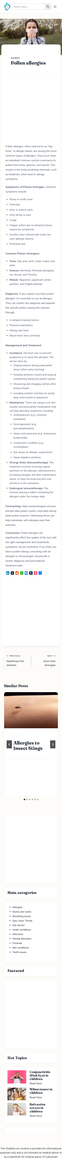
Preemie (17, 943)
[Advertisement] (31, 111)
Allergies (17, 907)
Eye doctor (18, 925)
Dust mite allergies (49, 661)
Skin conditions (20, 947)
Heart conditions (21, 929)
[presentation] (31, 710)
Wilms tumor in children (41, 1091)
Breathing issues (21, 916)
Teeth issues (19, 952)
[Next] (52, 744)
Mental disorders (21, 938)
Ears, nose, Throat (22, 920)
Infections (17, 934)
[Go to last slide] (9, 744)
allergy (15, 58)
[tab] (24, 799)
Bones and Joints (21, 911)
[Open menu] (55, 6)
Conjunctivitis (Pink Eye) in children (40, 1075)
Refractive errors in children (37, 1107)
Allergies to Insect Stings (27, 745)
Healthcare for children (15, 661)
